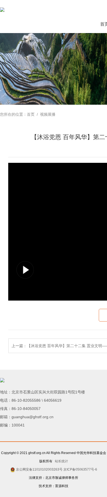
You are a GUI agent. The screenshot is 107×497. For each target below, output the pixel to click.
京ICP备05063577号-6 (80, 469)
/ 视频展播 (45, 114)
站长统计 (60, 461)
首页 (31, 114)
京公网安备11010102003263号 (39, 469)
